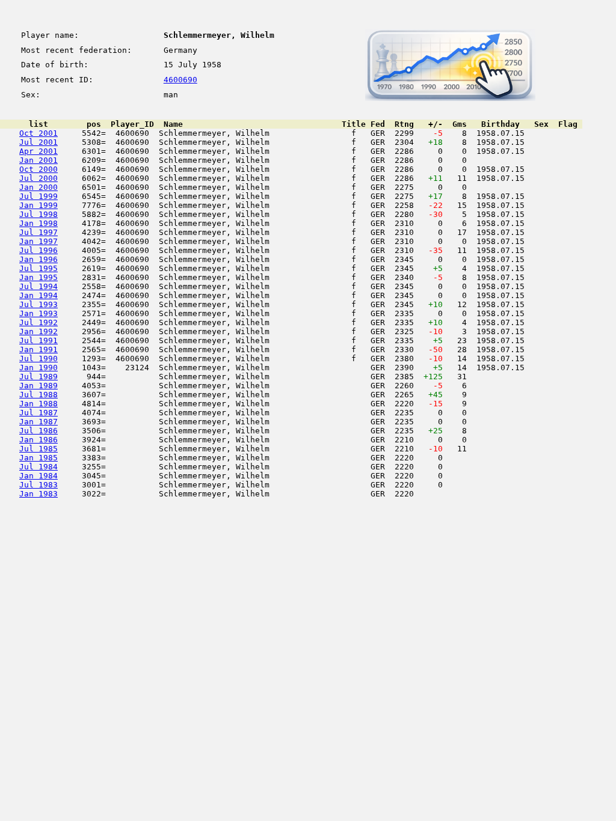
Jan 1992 (38, 331)
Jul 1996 (38, 250)
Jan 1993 (38, 313)
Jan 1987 (38, 421)
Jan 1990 (38, 367)
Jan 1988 (38, 403)
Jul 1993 (38, 304)
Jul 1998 (38, 214)
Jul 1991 (38, 340)
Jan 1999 (38, 205)
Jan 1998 (38, 223)
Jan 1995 (38, 277)
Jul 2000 (38, 178)
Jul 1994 (38, 286)
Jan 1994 (38, 295)
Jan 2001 (38, 160)
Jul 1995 (38, 268)
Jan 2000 (38, 187)
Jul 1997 (38, 232)
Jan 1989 (38, 385)
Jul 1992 (38, 322)
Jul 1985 (38, 448)
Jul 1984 (38, 466)
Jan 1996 (38, 259)
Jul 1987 (38, 412)
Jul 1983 (38, 484)
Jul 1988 (38, 394)
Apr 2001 (38, 151)
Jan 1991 (38, 349)
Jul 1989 (38, 376)
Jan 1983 (38, 493)
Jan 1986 (38, 439)
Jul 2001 (38, 142)
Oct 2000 (38, 169)
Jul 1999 (38, 196)
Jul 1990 (38, 358)
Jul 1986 (38, 430)
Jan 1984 (38, 475)
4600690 (180, 79)
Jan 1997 (38, 241)
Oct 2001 (38, 133)
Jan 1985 (38, 457)
